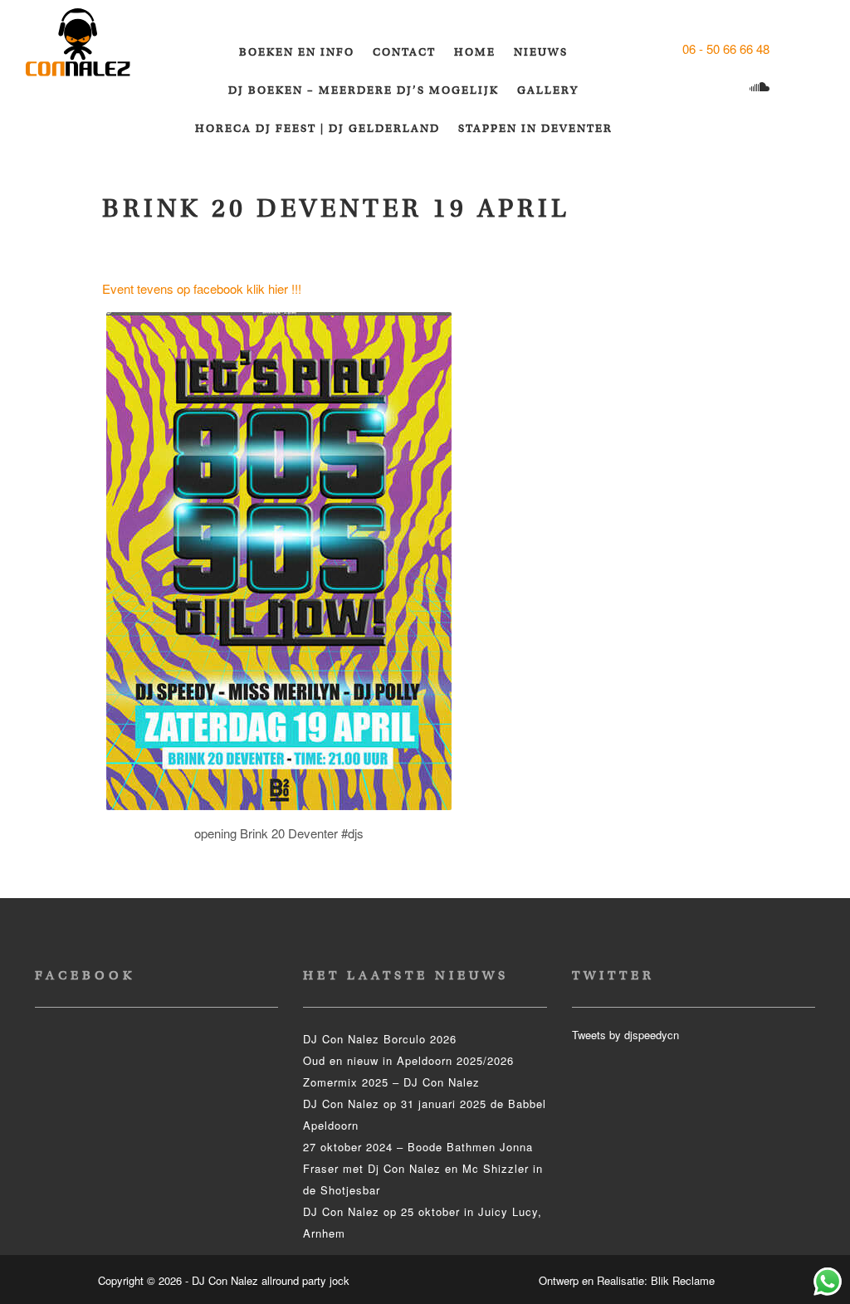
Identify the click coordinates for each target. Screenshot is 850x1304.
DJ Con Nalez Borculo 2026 (380, 1039)
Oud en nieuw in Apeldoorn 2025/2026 (408, 1060)
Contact (404, 52)
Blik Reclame (683, 1280)
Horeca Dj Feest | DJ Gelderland (317, 128)
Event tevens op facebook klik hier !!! (201, 288)
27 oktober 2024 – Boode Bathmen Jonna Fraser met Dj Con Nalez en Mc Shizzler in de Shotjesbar (423, 1168)
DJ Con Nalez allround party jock (88, 49)
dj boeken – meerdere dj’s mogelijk (363, 90)
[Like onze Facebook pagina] (787, 48)
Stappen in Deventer (535, 128)
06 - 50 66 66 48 (725, 48)
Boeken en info (296, 52)
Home (475, 52)
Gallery (548, 90)
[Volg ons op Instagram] (696, 87)
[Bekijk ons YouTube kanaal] (729, 87)
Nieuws (541, 52)
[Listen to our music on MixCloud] (761, 87)
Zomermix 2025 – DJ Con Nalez (391, 1082)
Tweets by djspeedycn (625, 1035)
